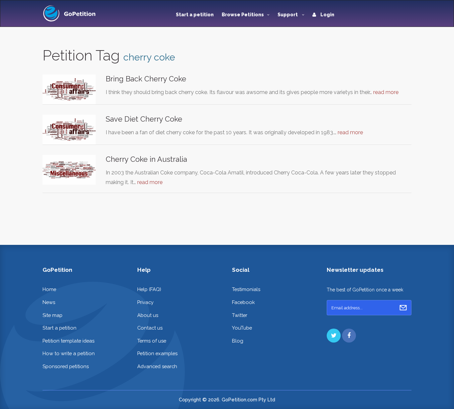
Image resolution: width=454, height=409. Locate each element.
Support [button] (288, 14)
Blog (237, 341)
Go (403, 307)
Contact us (150, 328)
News (49, 302)
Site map (52, 315)
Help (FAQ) (149, 289)
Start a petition (195, 14)
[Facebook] (349, 336)
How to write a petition (69, 353)
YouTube (242, 328)
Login (326, 14)
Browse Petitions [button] (243, 14)
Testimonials (246, 289)
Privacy (145, 302)
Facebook (243, 302)
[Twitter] (334, 336)
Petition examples (157, 353)
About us (147, 315)
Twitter (239, 315)
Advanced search (157, 366)
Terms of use (151, 341)
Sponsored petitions (66, 366)
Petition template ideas (68, 341)
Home (49, 289)
